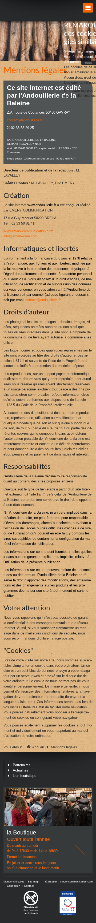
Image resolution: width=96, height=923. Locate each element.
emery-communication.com (76, 881)
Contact (29, 885)
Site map (33, 881)
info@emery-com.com (20, 236)
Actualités (20, 770)
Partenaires (21, 765)
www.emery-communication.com (28, 231)
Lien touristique (24, 776)
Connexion (13, 885)
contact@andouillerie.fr (24, 120)
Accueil (38, 747)
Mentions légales (13, 881)
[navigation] (88, 8)
